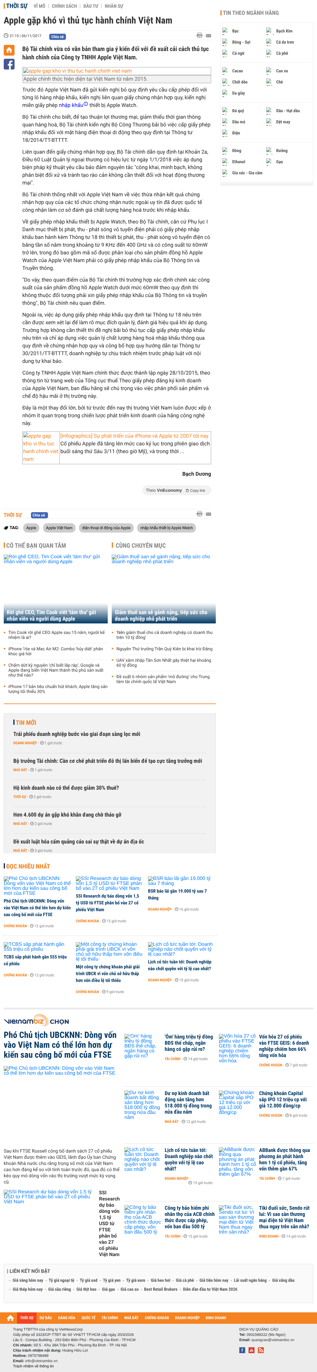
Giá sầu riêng (59, 1289)
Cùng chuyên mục (141, 545)
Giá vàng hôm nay (28, 1280)
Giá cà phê (185, 1280)
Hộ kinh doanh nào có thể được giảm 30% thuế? (66, 788)
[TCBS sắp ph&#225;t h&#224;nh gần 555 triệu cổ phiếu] (38, 947)
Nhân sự (114, 6)
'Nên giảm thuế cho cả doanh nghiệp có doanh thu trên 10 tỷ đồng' (164, 635)
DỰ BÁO (46, 1318)
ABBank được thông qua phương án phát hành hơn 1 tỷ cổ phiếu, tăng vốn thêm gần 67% (284, 1159)
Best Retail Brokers (161, 1289)
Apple (31, 527)
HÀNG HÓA (67, 1318)
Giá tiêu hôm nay (214, 1280)
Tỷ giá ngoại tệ (61, 1280)
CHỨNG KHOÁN (157, 1318)
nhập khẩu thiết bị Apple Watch (166, 527)
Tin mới (26, 722)
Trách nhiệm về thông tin (33, 1366)
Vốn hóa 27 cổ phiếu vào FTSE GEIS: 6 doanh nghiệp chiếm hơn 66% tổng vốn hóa (284, 1046)
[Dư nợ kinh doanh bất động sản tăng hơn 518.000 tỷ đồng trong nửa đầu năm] (143, 1102)
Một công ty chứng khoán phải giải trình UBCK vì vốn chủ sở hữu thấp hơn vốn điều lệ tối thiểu (108, 973)
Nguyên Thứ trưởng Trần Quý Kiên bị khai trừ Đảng (164, 649)
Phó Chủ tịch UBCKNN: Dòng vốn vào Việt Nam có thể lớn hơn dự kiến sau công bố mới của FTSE (37, 907)
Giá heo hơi (160, 1280)
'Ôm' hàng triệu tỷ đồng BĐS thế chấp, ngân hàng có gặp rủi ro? (189, 1043)
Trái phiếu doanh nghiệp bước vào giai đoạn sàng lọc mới (76, 734)
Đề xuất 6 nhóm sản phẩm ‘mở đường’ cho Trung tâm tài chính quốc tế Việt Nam (163, 679)
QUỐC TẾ (88, 1318)
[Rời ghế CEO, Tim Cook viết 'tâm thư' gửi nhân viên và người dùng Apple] (56, 588)
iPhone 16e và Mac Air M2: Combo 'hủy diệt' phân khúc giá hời (55, 651)
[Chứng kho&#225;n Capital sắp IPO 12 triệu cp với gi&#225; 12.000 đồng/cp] (237, 1102)
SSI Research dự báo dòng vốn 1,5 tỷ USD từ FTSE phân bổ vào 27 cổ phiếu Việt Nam (107, 902)
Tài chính (172, 1059)
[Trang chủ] (9, 50)
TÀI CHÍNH (110, 1318)
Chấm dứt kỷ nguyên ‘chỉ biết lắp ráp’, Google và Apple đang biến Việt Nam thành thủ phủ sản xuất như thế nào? (55, 670)
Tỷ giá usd (89, 1280)
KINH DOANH (216, 1318)
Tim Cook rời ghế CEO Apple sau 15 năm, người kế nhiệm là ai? (56, 635)
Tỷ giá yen (112, 1280)
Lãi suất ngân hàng (250, 1280)
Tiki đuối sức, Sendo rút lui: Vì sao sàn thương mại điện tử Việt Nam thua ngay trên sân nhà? (284, 1217)
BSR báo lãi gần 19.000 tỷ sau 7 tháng (177, 894)
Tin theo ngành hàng (251, 13)
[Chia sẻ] (9, 64)
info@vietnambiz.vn (41, 1361)
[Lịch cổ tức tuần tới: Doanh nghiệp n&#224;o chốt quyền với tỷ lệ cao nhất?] (182, 949)
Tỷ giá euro (135, 1280)
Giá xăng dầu (283, 1280)
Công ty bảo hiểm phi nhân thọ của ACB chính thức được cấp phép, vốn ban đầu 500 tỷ (190, 1217)
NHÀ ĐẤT (131, 1318)
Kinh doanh (269, 1236)
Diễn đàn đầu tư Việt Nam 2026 (210, 1289)
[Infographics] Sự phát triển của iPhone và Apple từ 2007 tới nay (134, 436)
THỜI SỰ (26, 1318)
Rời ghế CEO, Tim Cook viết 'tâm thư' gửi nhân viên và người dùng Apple (51, 615)
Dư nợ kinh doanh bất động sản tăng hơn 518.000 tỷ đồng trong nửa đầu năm (188, 1102)
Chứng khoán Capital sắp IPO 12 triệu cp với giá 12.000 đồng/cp (283, 1099)
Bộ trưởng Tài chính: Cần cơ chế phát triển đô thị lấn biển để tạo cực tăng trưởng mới (107, 761)
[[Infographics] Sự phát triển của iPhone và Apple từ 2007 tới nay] (41, 447)
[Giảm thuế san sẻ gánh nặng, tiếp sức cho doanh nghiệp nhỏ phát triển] (164, 588)
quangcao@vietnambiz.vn (272, 1340)
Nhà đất (20, 770)
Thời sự (17, 6)
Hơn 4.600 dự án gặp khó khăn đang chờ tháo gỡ (67, 815)
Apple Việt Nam (59, 527)
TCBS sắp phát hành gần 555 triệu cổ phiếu (35, 960)
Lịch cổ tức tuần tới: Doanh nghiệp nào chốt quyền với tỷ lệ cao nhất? (179, 965)
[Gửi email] (208, 35)
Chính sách (64, 6)
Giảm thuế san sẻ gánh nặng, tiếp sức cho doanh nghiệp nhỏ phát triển (161, 615)
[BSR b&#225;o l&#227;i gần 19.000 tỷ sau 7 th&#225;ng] (182, 881)
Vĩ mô (40, 6)
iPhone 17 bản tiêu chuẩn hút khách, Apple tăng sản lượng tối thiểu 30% (58, 689)
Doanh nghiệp (25, 743)
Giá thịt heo (86, 1289)
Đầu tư (90, 6)
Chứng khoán (15, 926)
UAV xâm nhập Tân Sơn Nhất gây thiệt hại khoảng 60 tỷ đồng (163, 663)
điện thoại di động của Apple (106, 527)
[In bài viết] (201, 35)
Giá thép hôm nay (28, 1289)
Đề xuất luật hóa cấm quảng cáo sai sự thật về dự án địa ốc (78, 842)
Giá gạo (108, 1289)
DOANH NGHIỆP (187, 1318)
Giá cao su (130, 1289)
